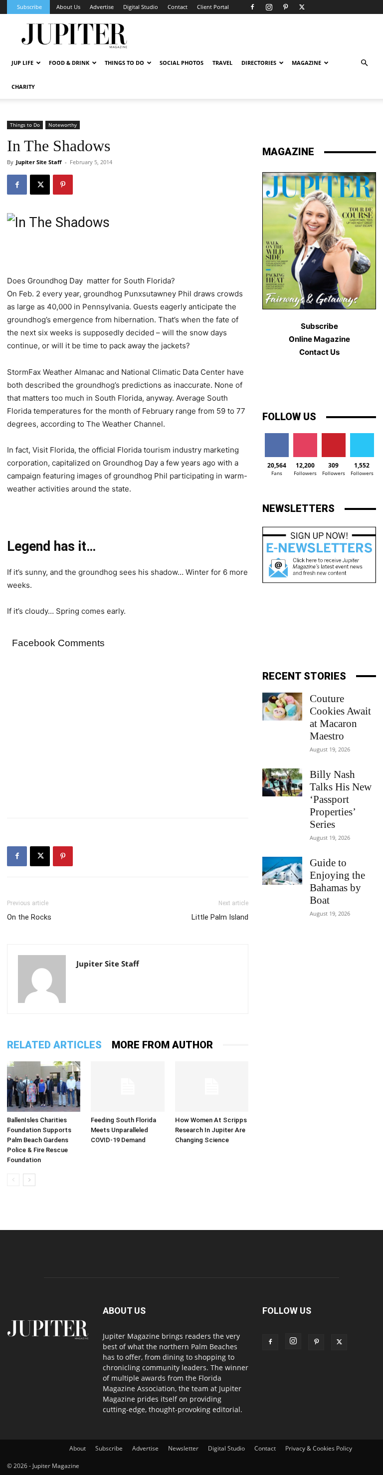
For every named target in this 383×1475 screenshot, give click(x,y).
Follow (305, 437)
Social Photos (181, 62)
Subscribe (29, 6)
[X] (301, 7)
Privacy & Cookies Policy (318, 1448)
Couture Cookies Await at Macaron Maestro (340, 717)
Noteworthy (62, 124)
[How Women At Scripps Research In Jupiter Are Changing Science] (211, 1086)
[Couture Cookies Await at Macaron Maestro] (282, 707)
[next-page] (29, 1180)
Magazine (306, 62)
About (77, 1448)
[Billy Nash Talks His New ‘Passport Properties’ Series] (282, 782)
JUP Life (22, 62)
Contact (178, 6)
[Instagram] (268, 7)
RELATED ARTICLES (54, 1045)
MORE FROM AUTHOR (162, 1045)
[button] (364, 63)
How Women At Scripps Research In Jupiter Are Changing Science (211, 1130)
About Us (68, 6)
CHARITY (23, 86)
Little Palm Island (220, 917)
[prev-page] (13, 1180)
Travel (222, 62)
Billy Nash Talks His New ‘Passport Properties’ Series (341, 799)
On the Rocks (29, 917)
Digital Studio (140, 6)
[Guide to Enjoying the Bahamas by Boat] (282, 871)
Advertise (102, 6)
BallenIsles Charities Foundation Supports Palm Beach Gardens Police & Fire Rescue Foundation (39, 1140)
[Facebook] (252, 7)
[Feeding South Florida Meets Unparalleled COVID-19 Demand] (127, 1086)
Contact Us (319, 352)
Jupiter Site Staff (39, 162)
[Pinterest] (285, 7)
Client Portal (213, 6)
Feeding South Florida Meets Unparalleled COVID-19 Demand (123, 1130)
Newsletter (183, 1448)
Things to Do (25, 124)
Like (276, 437)
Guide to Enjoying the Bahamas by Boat (337, 881)
